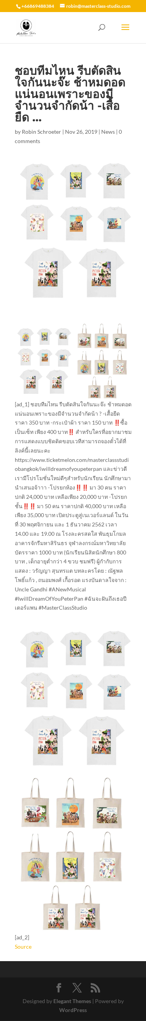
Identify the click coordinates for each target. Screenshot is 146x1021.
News (108, 131)
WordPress (73, 1010)
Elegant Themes (72, 1001)
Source (23, 946)
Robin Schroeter (41, 131)
